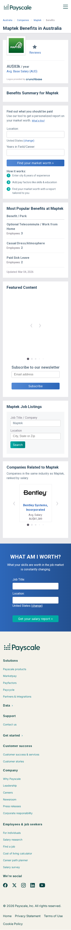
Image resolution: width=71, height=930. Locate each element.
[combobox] (35, 134)
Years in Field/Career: (21, 146)
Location (16, 430)
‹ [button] (31, 325)
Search (18, 445)
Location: (13, 128)
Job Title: (18, 579)
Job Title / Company (23, 417)
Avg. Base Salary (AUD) (22, 71)
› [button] (40, 325)
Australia (7, 20)
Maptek (37, 20)
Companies (23, 20)
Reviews (35, 52)
